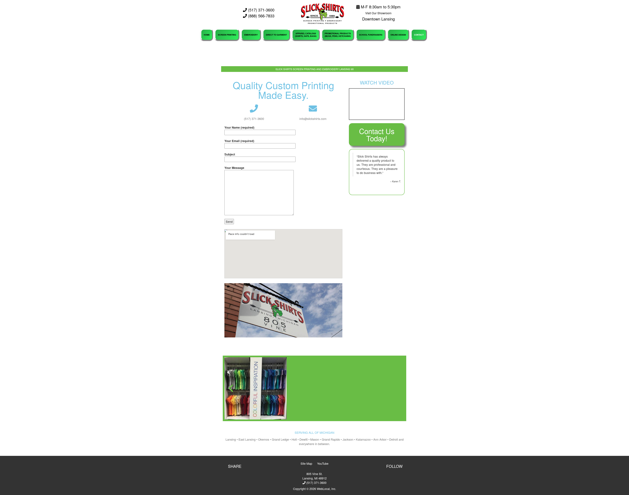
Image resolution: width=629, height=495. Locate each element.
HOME (207, 34)
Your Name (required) (239, 127)
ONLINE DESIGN (398, 34)
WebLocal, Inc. (326, 488)
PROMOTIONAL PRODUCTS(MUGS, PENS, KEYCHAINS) (338, 35)
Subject (229, 154)
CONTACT (419, 34)
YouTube (322, 463)
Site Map (306, 463)
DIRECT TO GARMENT (276, 34)
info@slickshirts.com (312, 118)
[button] (231, 388)
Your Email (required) (239, 141)
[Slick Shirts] (322, 13)
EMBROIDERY (251, 34)
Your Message (234, 168)
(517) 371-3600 (260, 10)
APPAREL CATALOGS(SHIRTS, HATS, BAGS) (305, 35)
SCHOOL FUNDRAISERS (370, 34)
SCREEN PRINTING (227, 34)
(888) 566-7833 (261, 16)
